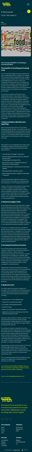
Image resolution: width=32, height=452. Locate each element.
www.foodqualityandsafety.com (15, 376)
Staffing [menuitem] (3, 444)
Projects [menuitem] (3, 442)
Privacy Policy (16, 450)
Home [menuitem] (2, 427)
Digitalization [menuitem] (19, 429)
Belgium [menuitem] (18, 440)
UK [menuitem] (16, 444)
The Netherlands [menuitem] (20, 442)
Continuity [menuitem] (4, 445)
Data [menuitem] (17, 431)
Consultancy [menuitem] (4, 440)
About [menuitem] (3, 429)
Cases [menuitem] (3, 431)
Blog (2, 22)
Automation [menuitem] (19, 427)
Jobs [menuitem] (2, 432)
